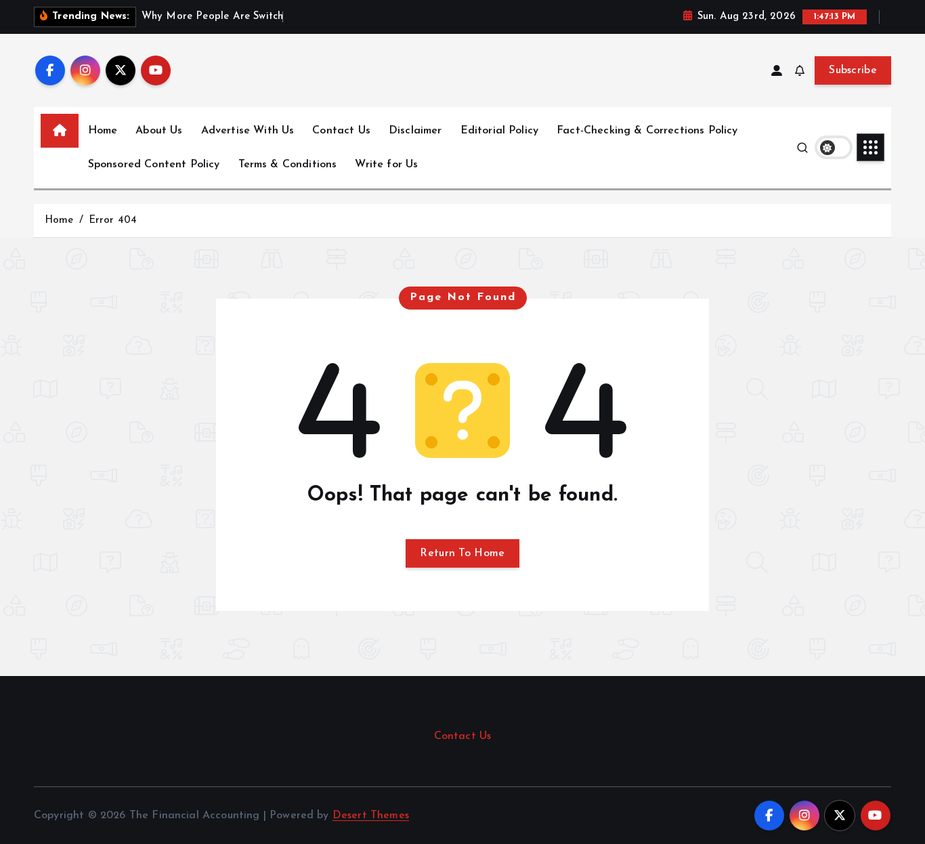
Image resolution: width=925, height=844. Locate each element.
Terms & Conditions (287, 164)
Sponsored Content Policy (154, 164)
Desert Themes (370, 815)
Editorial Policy (499, 130)
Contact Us (341, 130)
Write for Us (386, 164)
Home (103, 130)
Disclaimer (415, 130)
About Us (158, 130)
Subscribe (853, 70)
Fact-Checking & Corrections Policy (647, 130)
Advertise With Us (248, 130)
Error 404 (113, 220)
